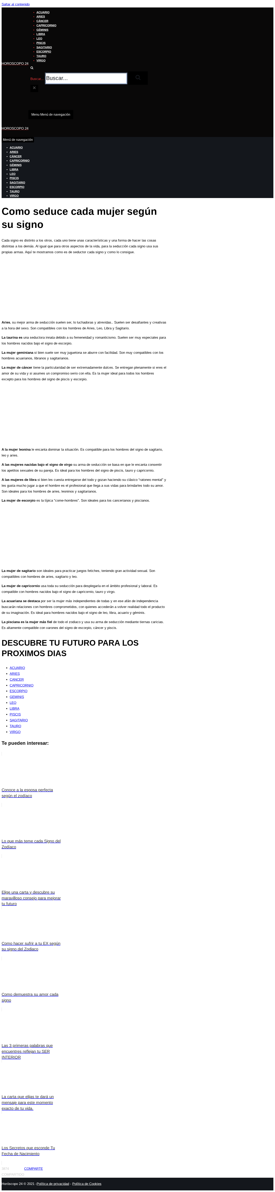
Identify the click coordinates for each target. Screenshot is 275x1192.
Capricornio (46, 25)
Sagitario (44, 47)
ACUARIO (17, 668)
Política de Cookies (86, 1184)
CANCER (17, 680)
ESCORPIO (18, 691)
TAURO (15, 726)
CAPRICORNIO (21, 685)
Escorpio (43, 51)
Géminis (42, 29)
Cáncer (42, 21)
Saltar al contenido (16, 4)
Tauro (41, 56)
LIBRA (14, 709)
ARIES (15, 674)
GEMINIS (17, 697)
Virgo (40, 60)
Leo (39, 38)
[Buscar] (31, 68)
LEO (13, 703)
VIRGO (15, 732)
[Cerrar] (34, 88)
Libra (40, 34)
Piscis (40, 43)
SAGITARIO (19, 720)
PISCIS (15, 714)
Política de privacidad (53, 1184)
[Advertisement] (84, 287)
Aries (40, 16)
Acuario (43, 12)
